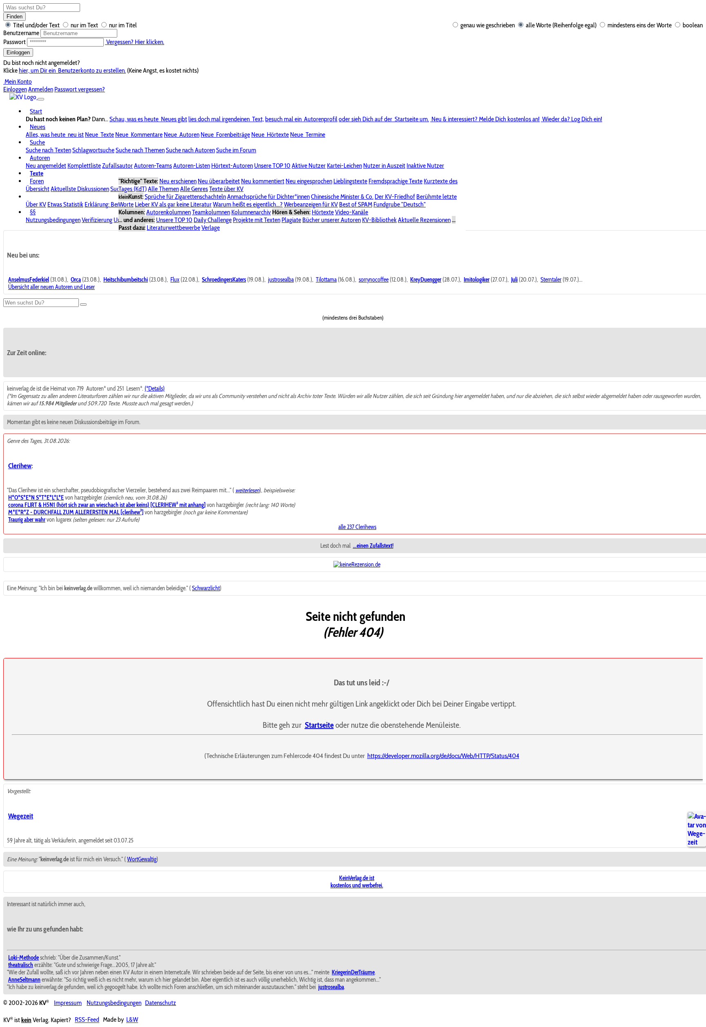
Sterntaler (551, 279)
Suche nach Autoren (190, 150)
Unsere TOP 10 (272, 165)
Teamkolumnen (211, 212)
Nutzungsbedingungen (53, 220)
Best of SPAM (355, 204)
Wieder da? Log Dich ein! (571, 119)
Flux (174, 279)
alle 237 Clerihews (357, 527)
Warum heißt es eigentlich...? (248, 204)
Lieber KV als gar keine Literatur (173, 204)
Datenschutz (160, 1003)
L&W (132, 1020)
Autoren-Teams (153, 165)
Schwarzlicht (206, 588)
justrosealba (281, 279)
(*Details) (155, 388)
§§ (33, 212)
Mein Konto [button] (17, 81)
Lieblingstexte (350, 181)
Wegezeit (20, 815)
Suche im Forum (236, 150)
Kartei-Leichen (344, 165)
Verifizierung (97, 220)
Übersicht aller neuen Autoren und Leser (51, 287)
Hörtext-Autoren (232, 165)
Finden (14, 16)
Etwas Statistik (65, 204)
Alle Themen (163, 189)
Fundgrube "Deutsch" (399, 204)
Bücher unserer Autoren (331, 220)
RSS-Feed (87, 1020)
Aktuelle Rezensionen (424, 220)
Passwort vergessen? (79, 89)
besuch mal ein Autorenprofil (301, 119)
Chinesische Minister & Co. (342, 196)
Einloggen (18, 52)
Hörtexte (323, 212)
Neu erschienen (178, 181)
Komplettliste (84, 165)
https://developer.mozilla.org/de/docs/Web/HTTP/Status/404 (443, 755)
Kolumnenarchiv (251, 212)
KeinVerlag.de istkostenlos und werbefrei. (357, 881)
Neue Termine (307, 134)
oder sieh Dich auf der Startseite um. (384, 119)
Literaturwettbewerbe (173, 227)
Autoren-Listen (191, 165)
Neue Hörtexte (270, 134)
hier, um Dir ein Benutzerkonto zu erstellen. (72, 70)
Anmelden (40, 89)
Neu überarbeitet (219, 181)
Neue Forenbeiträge (225, 134)
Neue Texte (99, 134)
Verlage (210, 227)
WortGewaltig (141, 859)
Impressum (68, 1003)
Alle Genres (194, 189)
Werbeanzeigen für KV (311, 204)
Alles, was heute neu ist (55, 134)
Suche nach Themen (140, 150)
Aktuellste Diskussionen (80, 189)
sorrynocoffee (374, 279)
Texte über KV (226, 189)
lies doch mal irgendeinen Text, (226, 119)
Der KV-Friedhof (395, 196)
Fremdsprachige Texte (395, 181)
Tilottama (326, 279)
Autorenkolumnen (168, 212)
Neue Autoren (181, 134)
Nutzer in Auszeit (384, 165)
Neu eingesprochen (309, 181)
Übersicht (37, 189)
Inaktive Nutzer (425, 165)
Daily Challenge (213, 220)
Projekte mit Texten (256, 220)
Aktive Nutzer (309, 165)
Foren (37, 181)
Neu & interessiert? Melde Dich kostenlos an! (485, 119)
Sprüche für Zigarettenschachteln (185, 196)
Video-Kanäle (351, 212)
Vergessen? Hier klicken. (134, 42)
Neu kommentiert (262, 181)
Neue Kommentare (139, 134)
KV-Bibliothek (379, 220)
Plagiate (291, 220)
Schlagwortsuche (93, 150)
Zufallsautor (117, 165)
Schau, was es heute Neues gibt (148, 119)
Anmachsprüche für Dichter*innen (268, 196)
